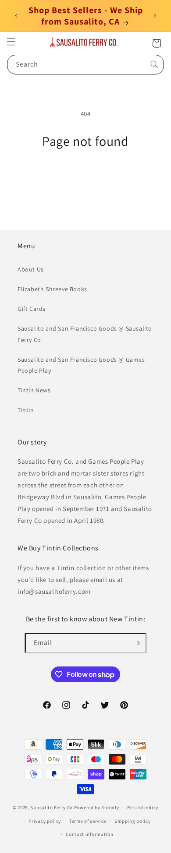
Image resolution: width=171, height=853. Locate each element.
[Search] (154, 64)
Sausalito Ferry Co (51, 807)
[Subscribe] (136, 643)
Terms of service (87, 821)
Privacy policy (44, 821)
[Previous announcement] (16, 15)
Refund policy (142, 807)
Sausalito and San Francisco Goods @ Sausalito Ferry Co (85, 333)
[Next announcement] (154, 15)
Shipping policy (132, 821)
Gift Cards (32, 309)
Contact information (89, 834)
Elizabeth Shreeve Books (52, 289)
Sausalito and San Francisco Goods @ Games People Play (81, 365)
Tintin (26, 410)
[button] (11, 41)
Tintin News (34, 390)
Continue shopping (85, 173)
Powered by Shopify (96, 807)
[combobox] (85, 64)
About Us (31, 269)
